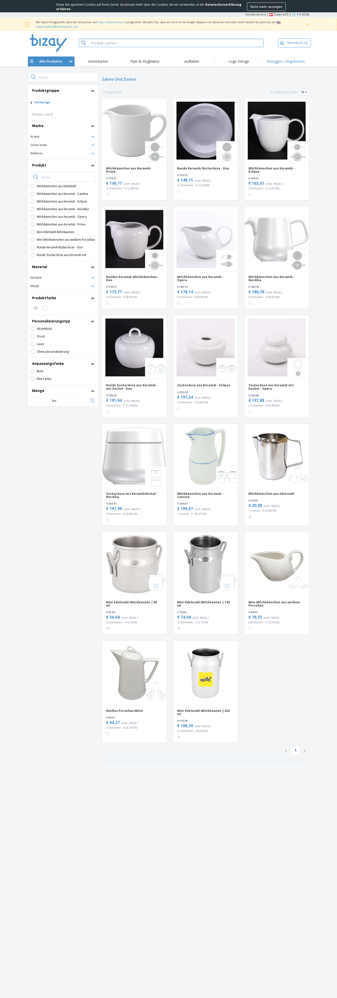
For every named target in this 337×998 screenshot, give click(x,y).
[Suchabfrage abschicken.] (33, 76)
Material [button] (39, 266)
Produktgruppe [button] (45, 90)
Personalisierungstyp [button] (51, 321)
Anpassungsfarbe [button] (48, 363)
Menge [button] (38, 390)
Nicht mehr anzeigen (266, 7)
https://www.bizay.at (111, 22)
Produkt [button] (39, 165)
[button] (63, 136)
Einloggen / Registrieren (286, 61)
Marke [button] (37, 125)
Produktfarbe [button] (44, 298)
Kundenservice (255, 14)
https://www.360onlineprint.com (57, 26)
